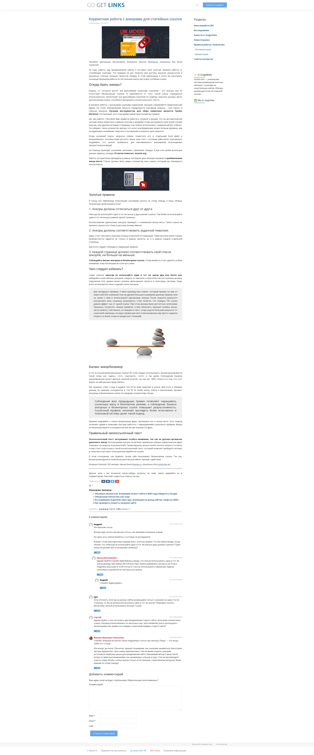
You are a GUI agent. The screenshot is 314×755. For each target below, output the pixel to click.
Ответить (97, 552)
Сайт (91, 726)
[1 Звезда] (100, 509)
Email (92, 721)
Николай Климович (107, 558)
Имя (92, 715)
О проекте (92, 750)
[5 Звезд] (107, 509)
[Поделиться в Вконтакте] (103, 481)
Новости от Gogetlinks (205, 35)
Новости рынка (202, 40)
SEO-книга (155, 750)
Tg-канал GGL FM (138, 750)
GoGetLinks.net (163, 464)
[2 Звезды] (102, 509)
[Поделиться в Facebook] (108, 481)
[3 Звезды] (104, 509)
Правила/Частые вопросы (113, 750)
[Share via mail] (117, 481)
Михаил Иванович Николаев (109, 637)
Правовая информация (175, 750)
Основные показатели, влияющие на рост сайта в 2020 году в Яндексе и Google (136, 493)
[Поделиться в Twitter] (112, 481)
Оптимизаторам (203, 49)
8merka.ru (153, 62)
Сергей (97, 617)
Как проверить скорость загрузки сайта (115, 503)
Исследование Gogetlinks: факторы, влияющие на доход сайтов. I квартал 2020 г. (137, 499)
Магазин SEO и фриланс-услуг (202, 744)
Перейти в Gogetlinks (215, 5)
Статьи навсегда (221, 744)
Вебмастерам (201, 54)
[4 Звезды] (105, 509)
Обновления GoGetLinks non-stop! (112, 496)
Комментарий (94, 684)
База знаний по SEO (204, 25)
